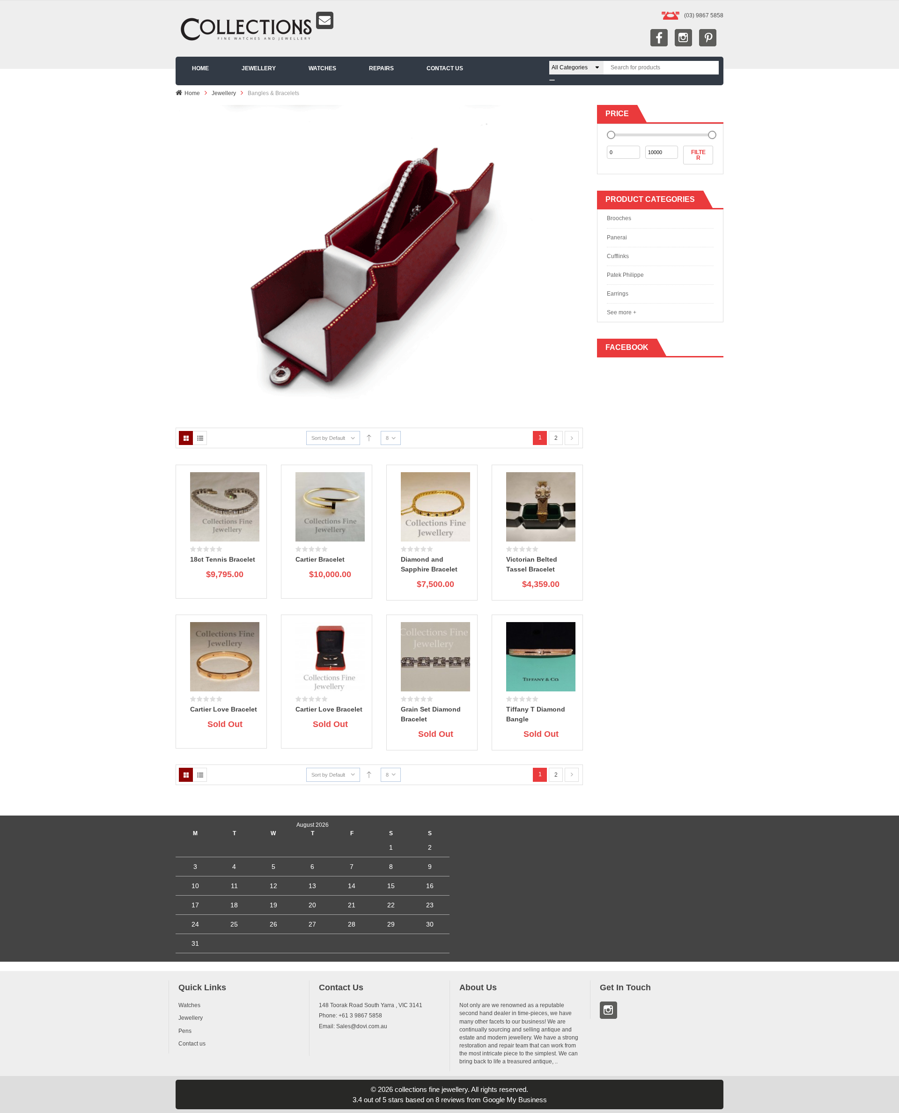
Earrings (617, 293)
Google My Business (515, 1100)
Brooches (619, 218)
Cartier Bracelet (320, 559)
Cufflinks (618, 256)
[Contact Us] (449, 20)
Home (192, 93)
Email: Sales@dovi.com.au (353, 1026)
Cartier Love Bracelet (223, 709)
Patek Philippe (625, 275)
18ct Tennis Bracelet (222, 559)
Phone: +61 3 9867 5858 (350, 1015)
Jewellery (224, 93)
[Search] (552, 80)
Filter (698, 155)
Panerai (617, 237)
